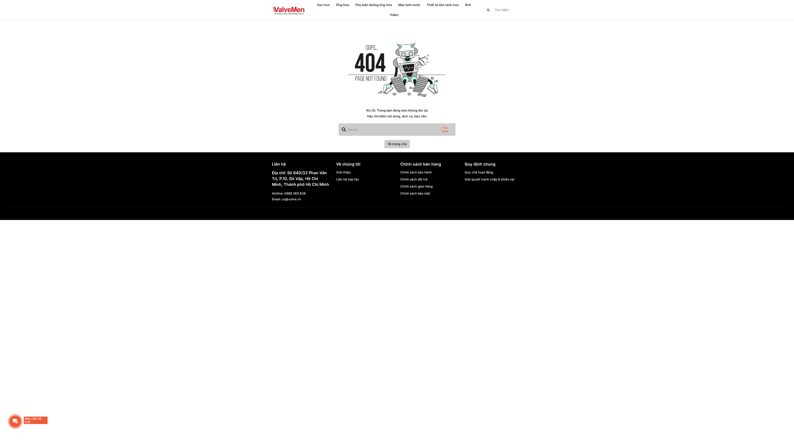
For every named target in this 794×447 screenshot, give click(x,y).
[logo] (288, 10)
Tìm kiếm (445, 129)
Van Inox (323, 5)
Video (394, 15)
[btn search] (488, 10)
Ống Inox (342, 5)
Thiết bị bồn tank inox (443, 5)
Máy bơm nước (409, 5)
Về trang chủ (397, 144)
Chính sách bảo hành (416, 172)
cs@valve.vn (291, 199)
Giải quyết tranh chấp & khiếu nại (489, 179)
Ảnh (468, 5)
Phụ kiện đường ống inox (373, 5)
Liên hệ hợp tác (347, 179)
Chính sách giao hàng (416, 186)
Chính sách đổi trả (414, 179)
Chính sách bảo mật (415, 193)
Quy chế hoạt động (479, 172)
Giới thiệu (343, 172)
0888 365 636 (295, 193)
